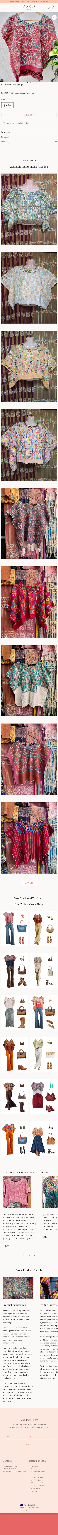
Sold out (29, 115)
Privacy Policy (36, 1488)
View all (29, 883)
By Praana (29, 1510)
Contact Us (35, 1469)
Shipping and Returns (39, 1483)
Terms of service (37, 1486)
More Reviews (29, 1255)
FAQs (33, 1474)
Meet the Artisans (38, 1472)
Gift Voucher (36, 1480)
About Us (34, 1466)
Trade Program (37, 1477)
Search (34, 1491)
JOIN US (29, 1445)
